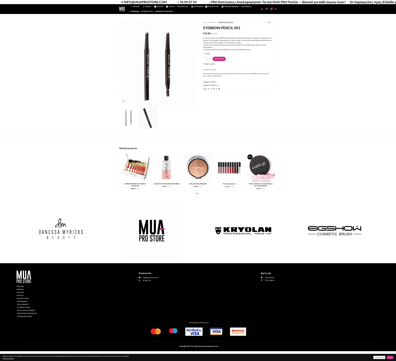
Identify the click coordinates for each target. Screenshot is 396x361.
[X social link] (211, 88)
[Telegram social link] (219, 88)
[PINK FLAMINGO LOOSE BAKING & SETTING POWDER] (261, 168)
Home (205, 22)
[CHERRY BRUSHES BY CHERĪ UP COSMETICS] (135, 168)
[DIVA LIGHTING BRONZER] (198, 168)
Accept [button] (390, 357)
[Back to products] (269, 22)
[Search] (276, 9)
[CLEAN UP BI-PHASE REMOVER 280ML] (166, 168)
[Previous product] (267, 22)
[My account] (262, 9)
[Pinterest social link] (214, 88)
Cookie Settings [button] (379, 357)
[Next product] (272, 22)
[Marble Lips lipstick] (229, 168)
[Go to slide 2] (199, 193)
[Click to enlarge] (123, 101)
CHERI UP (212, 22)
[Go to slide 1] (197, 193)
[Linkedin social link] (216, 88)
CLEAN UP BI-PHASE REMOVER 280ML (167, 184)
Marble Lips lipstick (229, 184)
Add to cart (219, 59)
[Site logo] (122, 9)
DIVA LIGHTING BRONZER (198, 184)
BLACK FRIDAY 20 (212, 85)
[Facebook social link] (208, 88)
